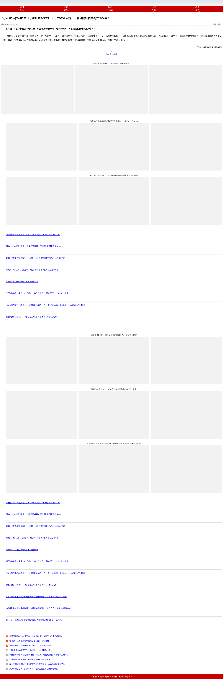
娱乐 (66, 7)
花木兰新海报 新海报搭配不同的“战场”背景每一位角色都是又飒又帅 (37, 664)
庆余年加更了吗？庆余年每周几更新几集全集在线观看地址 (33, 669)
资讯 (22, 7)
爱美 (66, 10)
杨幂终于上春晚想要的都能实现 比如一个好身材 (29, 641)
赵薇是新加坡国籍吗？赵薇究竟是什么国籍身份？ (29, 660)
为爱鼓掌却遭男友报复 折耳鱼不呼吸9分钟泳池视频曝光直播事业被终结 (39, 655)
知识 (154, 7)
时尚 (131, 677)
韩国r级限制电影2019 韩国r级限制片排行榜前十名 (30, 650)
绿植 (126, 677)
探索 (197, 7)
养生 (22, 10)
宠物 (107, 677)
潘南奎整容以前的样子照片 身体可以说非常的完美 (30, 646)
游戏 (110, 7)
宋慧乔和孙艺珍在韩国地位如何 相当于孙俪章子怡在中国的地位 (35, 636)
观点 (121, 677)
